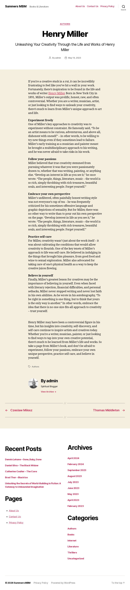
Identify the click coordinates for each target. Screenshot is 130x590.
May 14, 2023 (74, 58)
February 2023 (76, 506)
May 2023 (73, 494)
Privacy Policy (107, 6)
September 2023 (77, 470)
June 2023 (73, 488)
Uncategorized (76, 558)
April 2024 (73, 458)
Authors (65, 24)
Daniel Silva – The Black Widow (21, 465)
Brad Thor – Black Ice (16, 477)
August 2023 (75, 476)
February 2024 (76, 464)
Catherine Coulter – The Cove (21, 471)
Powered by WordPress (63, 582)
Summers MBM (16, 6)
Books (71, 534)
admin (58, 58)
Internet (72, 540)
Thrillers (72, 552)
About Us (80, 6)
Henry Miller (56, 93)
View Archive (48, 391)
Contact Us (92, 6)
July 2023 (73, 482)
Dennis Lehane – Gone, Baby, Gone (23, 459)
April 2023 (73, 500)
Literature (73, 546)
